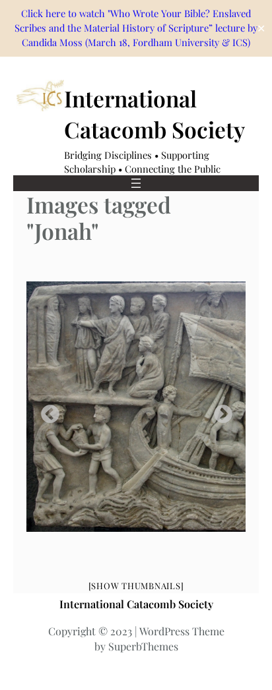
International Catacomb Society (136, 603)
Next (219, 410)
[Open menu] (136, 183)
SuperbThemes (143, 646)
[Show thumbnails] (136, 585)
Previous (46, 410)
